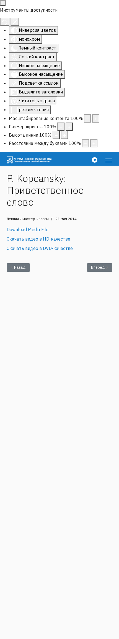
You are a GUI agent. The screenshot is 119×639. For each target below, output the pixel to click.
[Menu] (108, 160)
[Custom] (94, 160)
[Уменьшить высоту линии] (56, 135)
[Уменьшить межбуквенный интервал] (85, 143)
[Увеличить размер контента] (95, 118)
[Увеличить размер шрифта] (69, 126)
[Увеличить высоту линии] (64, 135)
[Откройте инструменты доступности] (3, 3)
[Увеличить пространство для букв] (93, 143)
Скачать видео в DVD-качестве (40, 248)
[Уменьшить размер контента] (87, 118)
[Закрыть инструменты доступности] (15, 22)
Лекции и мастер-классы (28, 219)
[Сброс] (4, 22)
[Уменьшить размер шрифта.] (60, 126)
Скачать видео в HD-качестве (38, 239)
